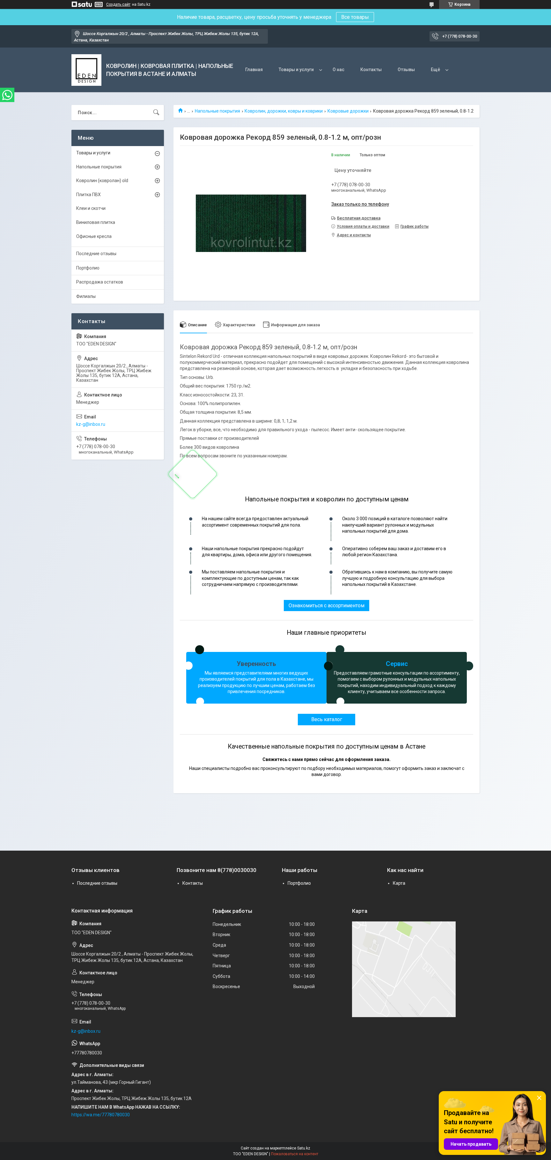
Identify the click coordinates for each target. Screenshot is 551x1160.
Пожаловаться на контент (294, 1154)
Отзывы (406, 69)
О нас (338, 69)
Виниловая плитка (95, 222)
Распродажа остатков (99, 281)
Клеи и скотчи (91, 208)
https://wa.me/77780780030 (100, 1114)
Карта (399, 883)
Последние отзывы (96, 253)
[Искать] (156, 112)
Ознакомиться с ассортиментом (326, 605)
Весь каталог (326, 719)
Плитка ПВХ (88, 194)
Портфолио (87, 267)
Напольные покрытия (217, 111)
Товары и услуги (296, 69)
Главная (254, 69)
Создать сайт (118, 4)
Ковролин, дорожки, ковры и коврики (284, 111)
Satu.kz (303, 1148)
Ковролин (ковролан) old (102, 180)
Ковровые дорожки (348, 111)
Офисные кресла (94, 236)
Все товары (355, 17)
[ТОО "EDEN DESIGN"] (86, 70)
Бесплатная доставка (358, 218)
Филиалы (86, 296)
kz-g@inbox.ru (90, 424)
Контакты (371, 69)
